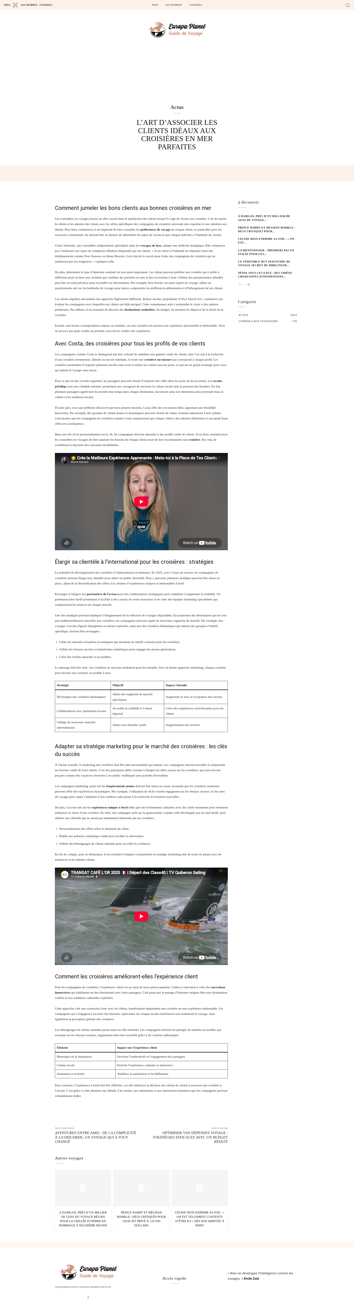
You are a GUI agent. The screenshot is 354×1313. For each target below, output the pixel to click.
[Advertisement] (177, 82)
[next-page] (247, 285)
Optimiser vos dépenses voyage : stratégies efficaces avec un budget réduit (190, 1137)
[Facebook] (88, 1298)
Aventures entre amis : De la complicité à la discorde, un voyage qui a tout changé (95, 1137)
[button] (348, 5)
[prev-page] (241, 285)
